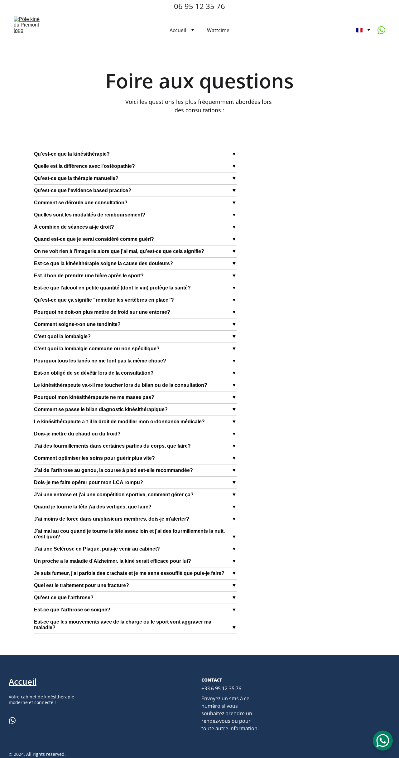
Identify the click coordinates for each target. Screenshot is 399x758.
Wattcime (218, 30)
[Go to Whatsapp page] (381, 30)
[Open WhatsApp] (383, 741)
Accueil (178, 30)
